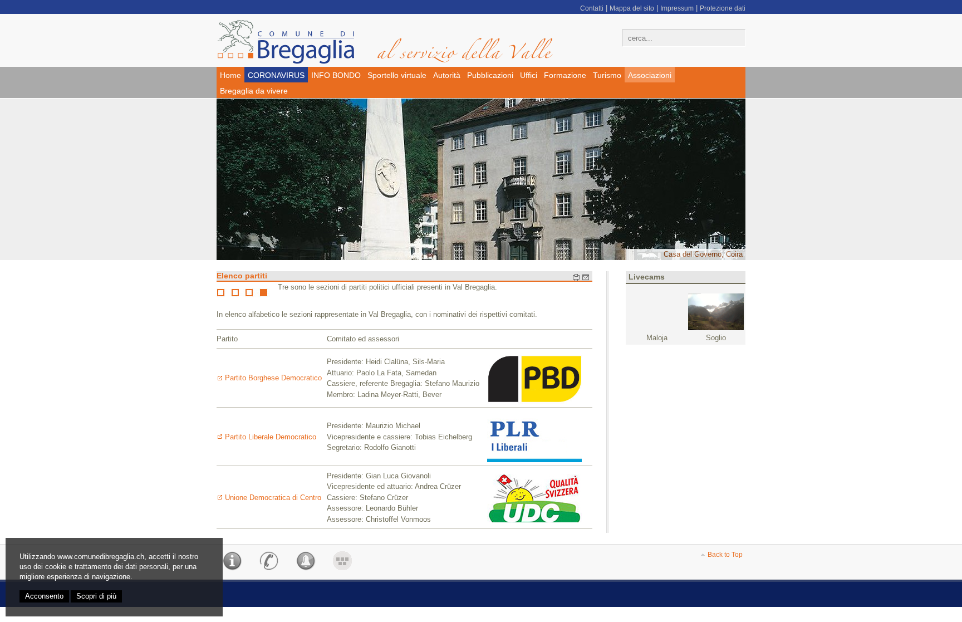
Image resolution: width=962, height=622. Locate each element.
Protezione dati (722, 8)
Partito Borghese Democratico (273, 378)
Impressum (677, 8)
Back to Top (725, 555)
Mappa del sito (632, 8)
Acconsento (44, 596)
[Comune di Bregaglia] (392, 41)
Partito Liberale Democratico (270, 437)
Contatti (591, 8)
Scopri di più (96, 596)
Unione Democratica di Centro (273, 497)
